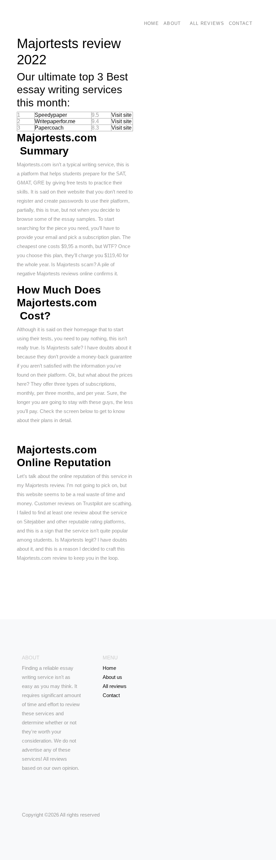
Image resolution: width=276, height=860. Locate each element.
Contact (240, 23)
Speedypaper (51, 115)
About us (112, 677)
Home (151, 23)
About (172, 23)
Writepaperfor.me (55, 121)
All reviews (207, 23)
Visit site (121, 115)
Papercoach (49, 128)
